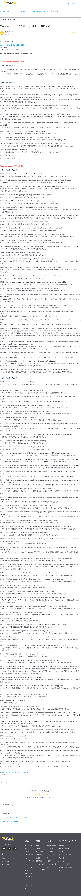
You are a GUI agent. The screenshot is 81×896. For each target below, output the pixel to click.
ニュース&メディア (64, 855)
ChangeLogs (25, 11)
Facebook (1, 783)
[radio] (35, 794)
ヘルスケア (39, 852)
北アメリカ (10, 858)
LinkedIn (7, 783)
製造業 (38, 858)
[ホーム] (10, 4)
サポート (61, 858)
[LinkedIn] (9, 849)
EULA (60, 870)
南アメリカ (5, 861)
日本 (3, 858)
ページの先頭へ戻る (6, 805)
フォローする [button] (75, 32)
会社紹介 (61, 845)
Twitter (4, 783)
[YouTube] (15, 849)
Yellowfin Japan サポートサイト (9, 11)
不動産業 (39, 861)
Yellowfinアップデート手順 (12, 821)
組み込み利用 (51, 845)
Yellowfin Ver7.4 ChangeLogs (40, 11)
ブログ (60, 852)
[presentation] (8, 839)
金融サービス (40, 845)
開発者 (49, 861)
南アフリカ (5, 864)
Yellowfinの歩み (63, 848)
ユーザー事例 (40, 869)
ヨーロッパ (14, 861)
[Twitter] (4, 849)
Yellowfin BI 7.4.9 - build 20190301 (15, 818)
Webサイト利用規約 (65, 867)
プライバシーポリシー (65, 864)
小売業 (38, 848)
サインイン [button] (71, 3)
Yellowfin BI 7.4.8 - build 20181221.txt (15, 772)
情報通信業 (39, 855)
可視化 (27, 852)
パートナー (62, 861)
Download (10, 775)
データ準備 (28, 873)
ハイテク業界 (40, 864)
